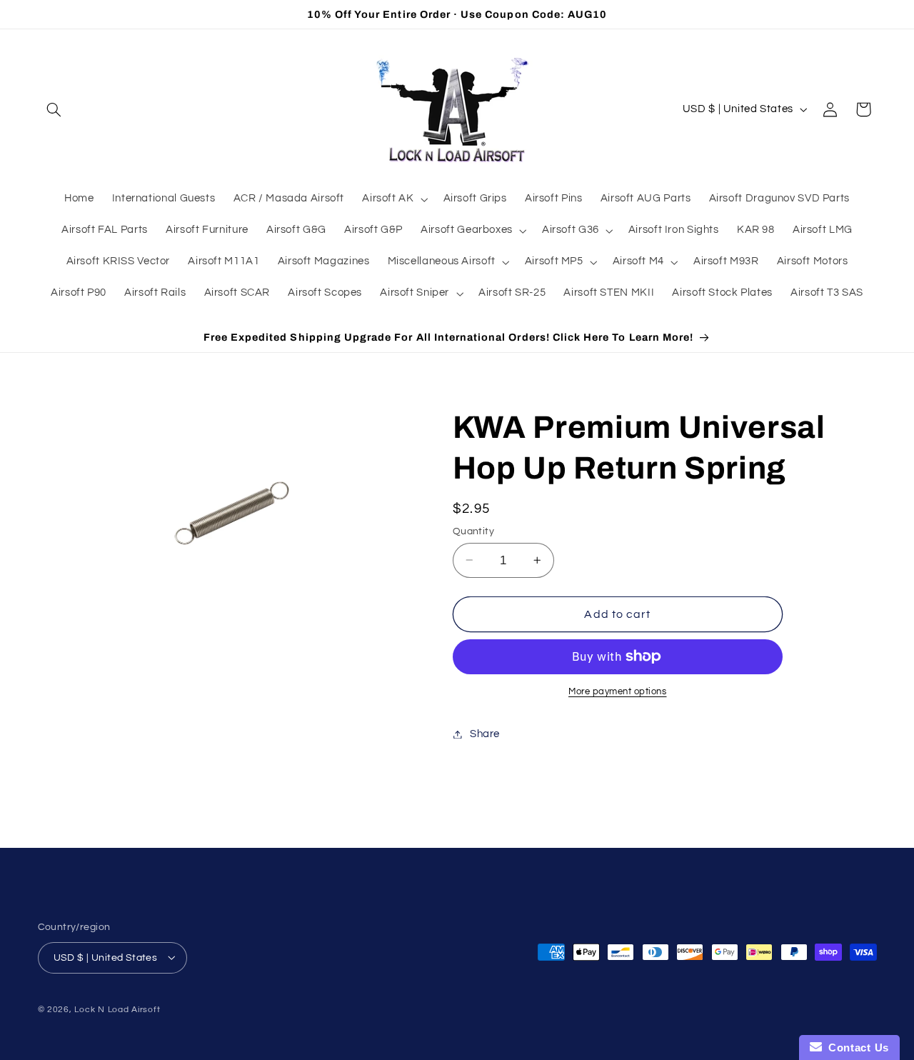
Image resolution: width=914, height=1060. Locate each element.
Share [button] (485, 734)
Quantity (473, 531)
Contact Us (855, 1047)
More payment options (617, 691)
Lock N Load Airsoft (117, 1009)
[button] (54, 109)
